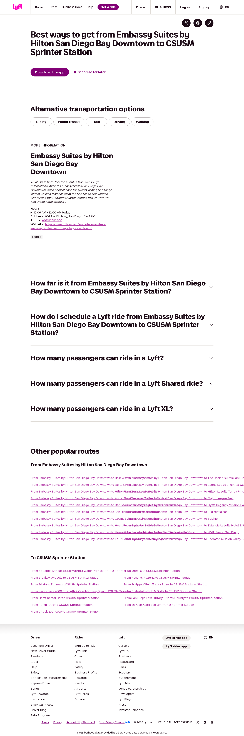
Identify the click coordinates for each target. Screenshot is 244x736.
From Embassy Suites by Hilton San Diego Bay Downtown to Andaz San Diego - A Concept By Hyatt (99, 498)
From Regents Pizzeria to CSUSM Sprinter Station (157, 578)
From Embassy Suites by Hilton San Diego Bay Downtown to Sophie (170, 519)
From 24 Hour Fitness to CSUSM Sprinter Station (65, 584)
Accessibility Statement (80, 722)
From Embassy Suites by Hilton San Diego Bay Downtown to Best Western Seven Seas (90, 478)
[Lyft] (17, 7)
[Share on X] (186, 23)
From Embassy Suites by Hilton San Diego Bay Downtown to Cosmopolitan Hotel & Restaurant (96, 519)
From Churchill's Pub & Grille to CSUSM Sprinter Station (162, 591)
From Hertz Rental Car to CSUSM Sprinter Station (65, 598)
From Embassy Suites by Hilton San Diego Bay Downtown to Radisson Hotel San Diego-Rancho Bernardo (104, 505)
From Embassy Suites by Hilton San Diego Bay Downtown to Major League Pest (178, 498)
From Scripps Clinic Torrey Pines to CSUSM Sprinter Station (165, 584)
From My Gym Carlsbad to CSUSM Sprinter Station (158, 605)
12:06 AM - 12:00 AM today (52, 213)
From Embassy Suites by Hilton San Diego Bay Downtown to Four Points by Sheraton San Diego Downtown (105, 539)
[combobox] (224, 7)
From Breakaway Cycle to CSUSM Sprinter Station (65, 578)
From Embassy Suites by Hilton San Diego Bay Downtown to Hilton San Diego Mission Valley (95, 491)
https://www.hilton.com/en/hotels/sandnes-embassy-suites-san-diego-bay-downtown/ (68, 226)
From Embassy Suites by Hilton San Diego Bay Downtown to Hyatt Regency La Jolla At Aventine (97, 525)
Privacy (57, 722)
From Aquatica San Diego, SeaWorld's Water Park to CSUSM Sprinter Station (84, 571)
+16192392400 (52, 220)
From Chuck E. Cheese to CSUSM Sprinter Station (65, 612)
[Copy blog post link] (209, 23)
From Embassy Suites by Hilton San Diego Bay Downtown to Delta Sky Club (83, 485)
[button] (122, 287)
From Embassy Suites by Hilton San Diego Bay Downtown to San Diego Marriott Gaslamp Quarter (98, 512)
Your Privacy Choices (112, 722)
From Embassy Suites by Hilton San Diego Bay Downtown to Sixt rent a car (175, 512)
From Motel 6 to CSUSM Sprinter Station (151, 571)
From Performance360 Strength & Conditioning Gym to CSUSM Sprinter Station (86, 591)
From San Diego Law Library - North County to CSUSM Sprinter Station (173, 598)
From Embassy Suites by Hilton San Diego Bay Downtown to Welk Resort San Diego (181, 532)
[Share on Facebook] (197, 23)
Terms (45, 722)
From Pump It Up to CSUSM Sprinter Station (62, 605)
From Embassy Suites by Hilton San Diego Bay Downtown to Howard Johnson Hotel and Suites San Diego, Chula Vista (112, 532)
